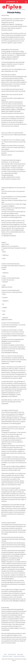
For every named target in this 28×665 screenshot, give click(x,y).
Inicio (5, 654)
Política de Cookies (7, 656)
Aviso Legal (20, 654)
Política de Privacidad (19, 656)
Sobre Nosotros (12, 654)
